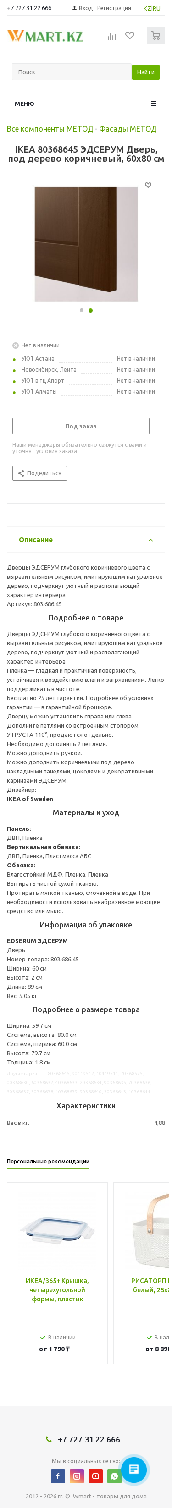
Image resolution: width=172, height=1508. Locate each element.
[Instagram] (77, 1476)
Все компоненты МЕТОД (50, 129)
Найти (146, 72)
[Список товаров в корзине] (157, 42)
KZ (147, 8)
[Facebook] (58, 1476)
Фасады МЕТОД (128, 129)
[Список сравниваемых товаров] (112, 39)
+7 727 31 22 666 (29, 8)
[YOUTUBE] (96, 1476)
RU (157, 8)
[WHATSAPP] (114, 1476)
